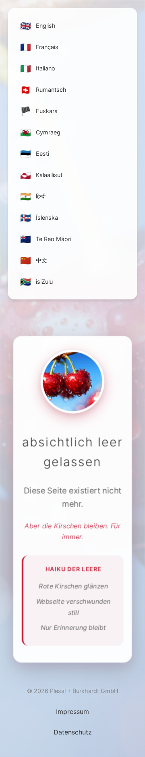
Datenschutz (73, 732)
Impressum (72, 711)
